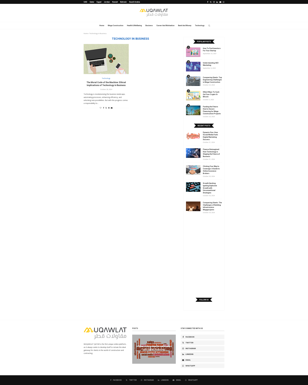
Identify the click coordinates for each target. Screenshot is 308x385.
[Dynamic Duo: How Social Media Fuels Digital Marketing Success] (193, 136)
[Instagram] (214, 2)
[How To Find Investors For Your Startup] (193, 52)
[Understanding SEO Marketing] (193, 66)
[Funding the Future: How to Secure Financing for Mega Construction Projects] (193, 110)
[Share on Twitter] (106, 108)
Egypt (99, 2)
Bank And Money (184, 25)
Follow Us (204, 300)
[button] (134, 349)
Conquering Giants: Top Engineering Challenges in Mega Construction (212, 79)
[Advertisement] (204, 256)
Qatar (92, 2)
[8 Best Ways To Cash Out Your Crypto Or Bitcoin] (193, 96)
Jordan (107, 2)
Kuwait (115, 2)
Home (101, 25)
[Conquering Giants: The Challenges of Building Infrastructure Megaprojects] (193, 206)
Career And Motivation (165, 25)
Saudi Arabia (134, 2)
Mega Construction (115, 25)
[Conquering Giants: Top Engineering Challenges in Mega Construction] (193, 81)
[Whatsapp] (223, 2)
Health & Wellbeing (134, 25)
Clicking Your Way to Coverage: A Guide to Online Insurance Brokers (211, 169)
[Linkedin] (217, 2)
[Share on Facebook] (103, 108)
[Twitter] (211, 2)
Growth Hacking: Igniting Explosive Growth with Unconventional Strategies (210, 188)
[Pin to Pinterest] (109, 108)
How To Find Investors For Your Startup (212, 49)
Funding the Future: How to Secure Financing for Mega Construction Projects (212, 110)
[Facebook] (207, 2)
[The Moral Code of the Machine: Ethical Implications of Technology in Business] (106, 59)
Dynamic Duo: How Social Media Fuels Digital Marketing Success (210, 135)
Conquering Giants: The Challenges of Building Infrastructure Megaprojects (212, 206)
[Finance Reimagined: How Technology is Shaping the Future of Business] (193, 153)
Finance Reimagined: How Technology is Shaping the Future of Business (211, 152)
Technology (199, 25)
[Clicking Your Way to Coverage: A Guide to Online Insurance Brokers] (193, 170)
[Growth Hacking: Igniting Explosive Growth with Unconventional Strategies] (193, 187)
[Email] (220, 2)
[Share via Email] (111, 108)
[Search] (209, 25)
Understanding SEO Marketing (210, 64)
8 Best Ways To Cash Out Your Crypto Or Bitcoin (211, 94)
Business (149, 25)
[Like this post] (100, 108)
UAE (85, 2)
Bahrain (123, 2)
